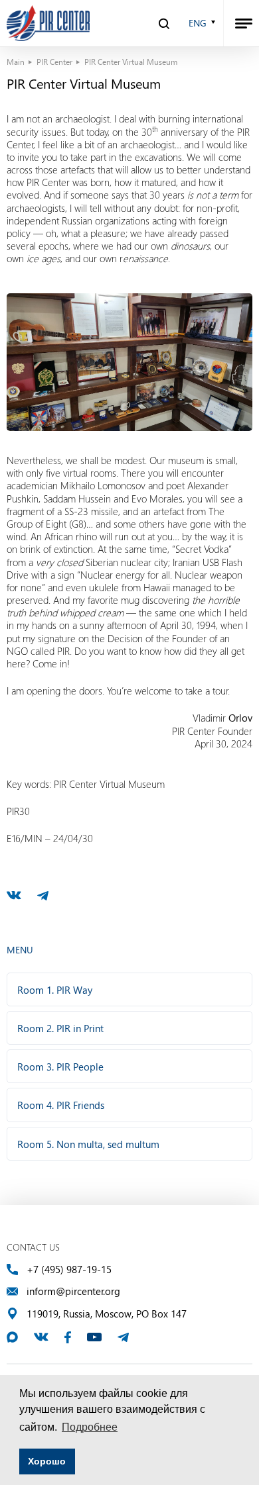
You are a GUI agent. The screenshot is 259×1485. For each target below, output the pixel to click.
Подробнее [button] (90, 1427)
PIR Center (54, 61)
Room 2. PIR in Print (60, 1028)
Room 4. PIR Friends (60, 1105)
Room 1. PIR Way (54, 989)
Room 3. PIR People (60, 1066)
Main (16, 61)
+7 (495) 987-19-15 (69, 1269)
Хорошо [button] (47, 1461)
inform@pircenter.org (73, 1291)
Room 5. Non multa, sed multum (88, 1144)
